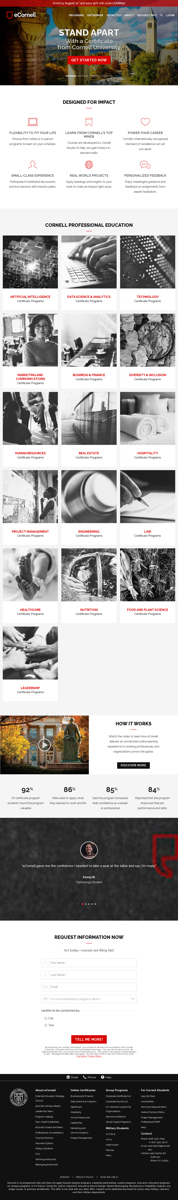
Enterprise (95, 15)
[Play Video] (44, 744)
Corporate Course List (117, 1101)
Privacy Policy (95, 1056)
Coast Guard (112, 1144)
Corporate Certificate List (118, 1096)
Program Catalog (44, 1116)
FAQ (37, 1154)
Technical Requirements (153, 1107)
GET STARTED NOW (89, 60)
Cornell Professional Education (89, 225)
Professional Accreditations (49, 1132)
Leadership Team (44, 1111)
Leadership (76, 1122)
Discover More (133, 765)
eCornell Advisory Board (47, 1106)
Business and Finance (82, 1096)
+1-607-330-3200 (158, 1142)
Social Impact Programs (118, 1122)
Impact (129, 15)
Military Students (44, 1148)
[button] (161, 15)
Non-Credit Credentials (47, 1122)
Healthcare (76, 1107)
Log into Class (148, 1096)
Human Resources (80, 1117)
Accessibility (147, 1101)
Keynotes (114, 15)
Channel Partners (44, 1138)
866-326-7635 (157, 1138)
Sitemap (64, 1177)
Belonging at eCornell (46, 1164)
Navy (108, 1155)
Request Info (147, 15)
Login (170, 15)
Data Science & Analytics (83, 1101)
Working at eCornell (45, 1159)
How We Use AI (109, 1177)
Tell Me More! (89, 1039)
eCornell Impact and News (49, 1127)
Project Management (81, 1138)
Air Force (110, 1134)
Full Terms (81, 1056)
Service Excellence (116, 1116)
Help (143, 1127)
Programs (76, 15)
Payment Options (44, 1143)
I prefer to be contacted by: (60, 1010)
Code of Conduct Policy (153, 1112)
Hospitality (76, 1112)
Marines (110, 1150)
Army (109, 1139)
